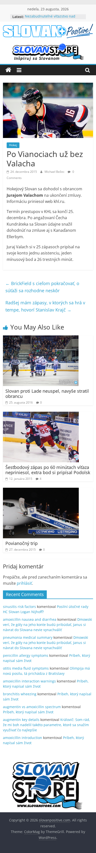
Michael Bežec (55, 172)
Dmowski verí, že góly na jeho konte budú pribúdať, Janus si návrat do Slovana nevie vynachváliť (47, 624)
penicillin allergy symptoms (25, 655)
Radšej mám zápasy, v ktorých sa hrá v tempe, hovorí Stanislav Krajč (45, 306)
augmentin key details (21, 719)
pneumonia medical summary (27, 637)
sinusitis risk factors (19, 606)
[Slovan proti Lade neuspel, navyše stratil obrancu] (41, 338)
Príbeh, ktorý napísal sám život (28, 712)
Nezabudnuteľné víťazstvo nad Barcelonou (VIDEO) (50, 19)
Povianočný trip (21, 543)
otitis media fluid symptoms (26, 668)
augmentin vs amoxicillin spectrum (32, 706)
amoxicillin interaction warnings (29, 681)
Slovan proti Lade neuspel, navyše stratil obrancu (47, 393)
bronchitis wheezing (19, 694)
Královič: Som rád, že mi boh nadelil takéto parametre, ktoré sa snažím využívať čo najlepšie (46, 724)
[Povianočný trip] (41, 490)
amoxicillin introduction (22, 737)
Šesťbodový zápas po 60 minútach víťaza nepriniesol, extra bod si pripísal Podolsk (47, 470)
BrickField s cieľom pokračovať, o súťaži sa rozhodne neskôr (42, 286)
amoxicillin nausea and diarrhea (29, 619)
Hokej (13, 145)
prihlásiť (24, 583)
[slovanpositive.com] (8, 70)
